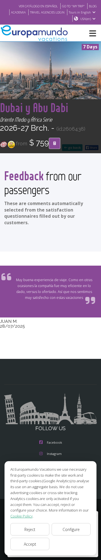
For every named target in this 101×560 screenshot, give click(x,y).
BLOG (93, 6)
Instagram (54, 454)
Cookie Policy (21, 516)
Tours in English (80, 12)
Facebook (54, 442)
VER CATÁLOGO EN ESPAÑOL (38, 6)
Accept (30, 544)
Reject (29, 529)
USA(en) (85, 19)
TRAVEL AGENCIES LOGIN (47, 12)
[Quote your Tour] (54, 143)
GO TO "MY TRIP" (73, 6)
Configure (71, 529)
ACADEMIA (18, 12)
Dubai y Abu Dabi (34, 107)
